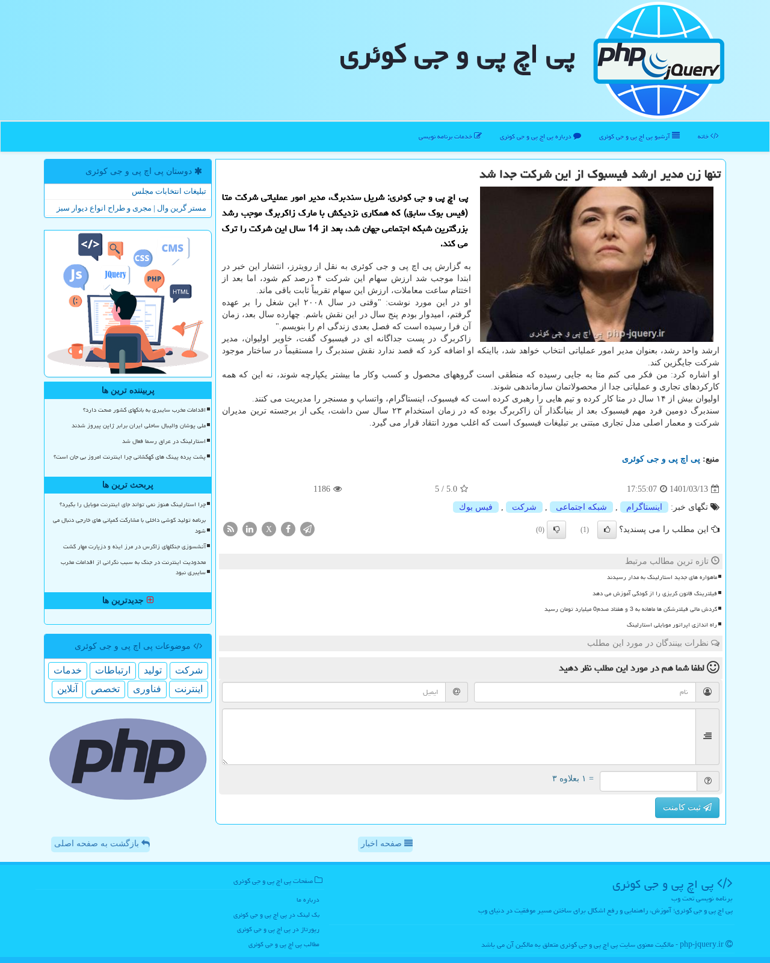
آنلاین (67, 689)
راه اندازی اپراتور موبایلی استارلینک (672, 625)
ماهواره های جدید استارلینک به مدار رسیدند (662, 577)
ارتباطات (113, 670)
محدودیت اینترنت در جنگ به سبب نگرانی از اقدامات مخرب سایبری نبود (133, 567)
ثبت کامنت (683, 807)
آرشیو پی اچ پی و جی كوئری (635, 136)
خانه (704, 136)
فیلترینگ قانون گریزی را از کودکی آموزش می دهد (655, 593)
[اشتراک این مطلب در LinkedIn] (249, 528)
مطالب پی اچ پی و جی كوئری (283, 944)
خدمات (68, 670)
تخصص (105, 689)
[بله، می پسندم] (607, 530)
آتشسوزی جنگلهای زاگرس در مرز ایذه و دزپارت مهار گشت (134, 546)
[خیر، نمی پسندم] (556, 530)
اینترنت (188, 689)
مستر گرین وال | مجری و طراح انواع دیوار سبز (131, 207)
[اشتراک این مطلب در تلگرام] (307, 528)
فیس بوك (476, 507)
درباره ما (308, 899)
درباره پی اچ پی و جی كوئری (536, 136)
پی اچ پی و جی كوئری (457, 53)
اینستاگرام (644, 507)
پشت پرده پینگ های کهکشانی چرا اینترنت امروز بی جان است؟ (130, 457)
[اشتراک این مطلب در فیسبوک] (288, 528)
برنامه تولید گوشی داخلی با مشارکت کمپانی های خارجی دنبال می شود (129, 525)
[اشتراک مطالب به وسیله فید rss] (230, 528)
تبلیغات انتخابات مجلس (169, 191)
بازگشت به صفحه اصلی (97, 843)
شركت (524, 507)
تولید (153, 670)
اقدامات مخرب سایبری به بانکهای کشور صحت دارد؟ (144, 410)
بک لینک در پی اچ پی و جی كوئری (276, 914)
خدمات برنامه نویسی (446, 136)
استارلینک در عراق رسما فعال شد (164, 441)
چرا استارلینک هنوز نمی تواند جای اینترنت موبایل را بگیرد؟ (133, 504)
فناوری (147, 689)
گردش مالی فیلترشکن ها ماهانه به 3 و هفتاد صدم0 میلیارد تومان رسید (630, 609)
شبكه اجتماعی (581, 507)
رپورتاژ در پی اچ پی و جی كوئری (278, 929)
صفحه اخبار (382, 843)
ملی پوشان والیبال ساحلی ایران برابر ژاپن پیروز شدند (139, 426)
